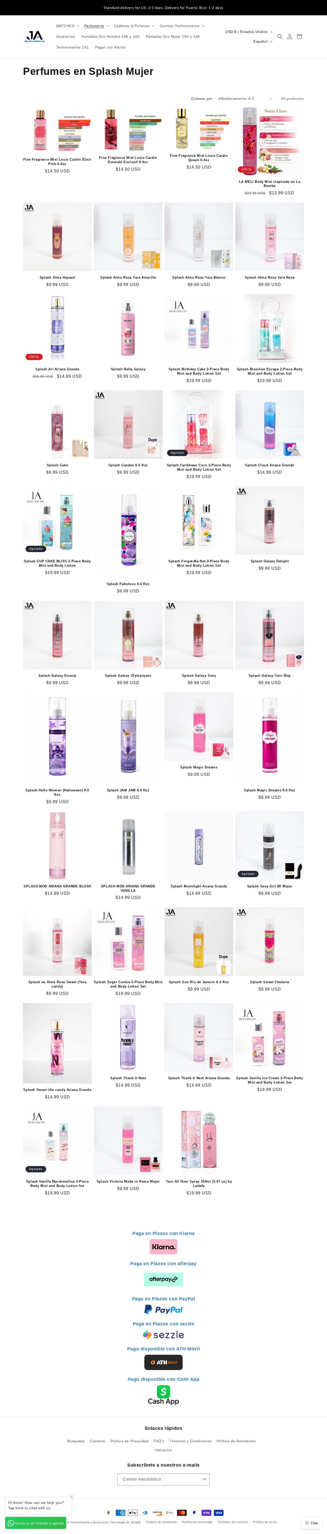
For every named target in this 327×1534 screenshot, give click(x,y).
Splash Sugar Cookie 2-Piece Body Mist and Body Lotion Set (128, 984)
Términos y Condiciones (190, 1441)
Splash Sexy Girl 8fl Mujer (270, 886)
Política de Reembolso (236, 1441)
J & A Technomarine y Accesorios (86, 1522)
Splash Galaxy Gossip (57, 675)
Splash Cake (57, 465)
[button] (67, 25)
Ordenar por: (202, 99)
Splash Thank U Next (128, 1078)
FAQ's (159, 1441)
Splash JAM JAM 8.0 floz (128, 790)
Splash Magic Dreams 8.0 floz (269, 790)
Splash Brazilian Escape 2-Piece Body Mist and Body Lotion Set (270, 371)
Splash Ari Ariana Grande (57, 369)
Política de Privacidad (130, 1441)
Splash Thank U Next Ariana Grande (199, 1078)
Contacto (98, 1441)
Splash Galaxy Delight (270, 561)
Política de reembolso (161, 1522)
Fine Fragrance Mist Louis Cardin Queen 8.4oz (199, 158)
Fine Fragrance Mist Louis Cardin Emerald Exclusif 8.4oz (128, 160)
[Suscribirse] (203, 1479)
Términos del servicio (233, 1522)
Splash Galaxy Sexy (199, 675)
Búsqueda (76, 1441)
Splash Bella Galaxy (128, 369)
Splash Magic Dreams (198, 767)
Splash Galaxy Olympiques (128, 675)
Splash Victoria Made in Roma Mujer (128, 1181)
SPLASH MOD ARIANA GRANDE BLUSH (57, 886)
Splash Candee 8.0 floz (128, 465)
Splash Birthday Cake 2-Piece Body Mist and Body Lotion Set (199, 371)
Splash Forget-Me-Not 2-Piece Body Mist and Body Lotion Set (198, 563)
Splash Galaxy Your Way (270, 675)
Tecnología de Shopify (125, 1522)
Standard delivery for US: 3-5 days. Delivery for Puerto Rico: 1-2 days (163, 7)
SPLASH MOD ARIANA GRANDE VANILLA (128, 888)
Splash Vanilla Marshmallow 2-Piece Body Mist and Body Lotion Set (57, 1184)
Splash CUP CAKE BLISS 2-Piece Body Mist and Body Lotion (57, 563)
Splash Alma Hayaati (57, 277)
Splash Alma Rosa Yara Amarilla (128, 277)
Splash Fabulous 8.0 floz (128, 584)
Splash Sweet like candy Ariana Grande (57, 1090)
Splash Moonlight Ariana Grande (199, 886)
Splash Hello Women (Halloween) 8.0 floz (57, 792)
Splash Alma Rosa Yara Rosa (270, 277)
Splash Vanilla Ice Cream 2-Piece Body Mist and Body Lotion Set (269, 1080)
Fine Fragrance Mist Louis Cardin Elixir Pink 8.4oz (57, 162)
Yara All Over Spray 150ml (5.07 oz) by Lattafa (199, 1184)
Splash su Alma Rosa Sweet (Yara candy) (57, 984)
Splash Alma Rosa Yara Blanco (199, 277)
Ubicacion (163, 1450)
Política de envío (265, 1522)
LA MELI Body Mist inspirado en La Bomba (269, 184)
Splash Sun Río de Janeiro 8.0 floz (199, 982)
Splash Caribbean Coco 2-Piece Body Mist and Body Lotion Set (199, 467)
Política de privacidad (197, 1522)
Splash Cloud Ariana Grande (269, 465)
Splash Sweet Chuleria (269, 982)
